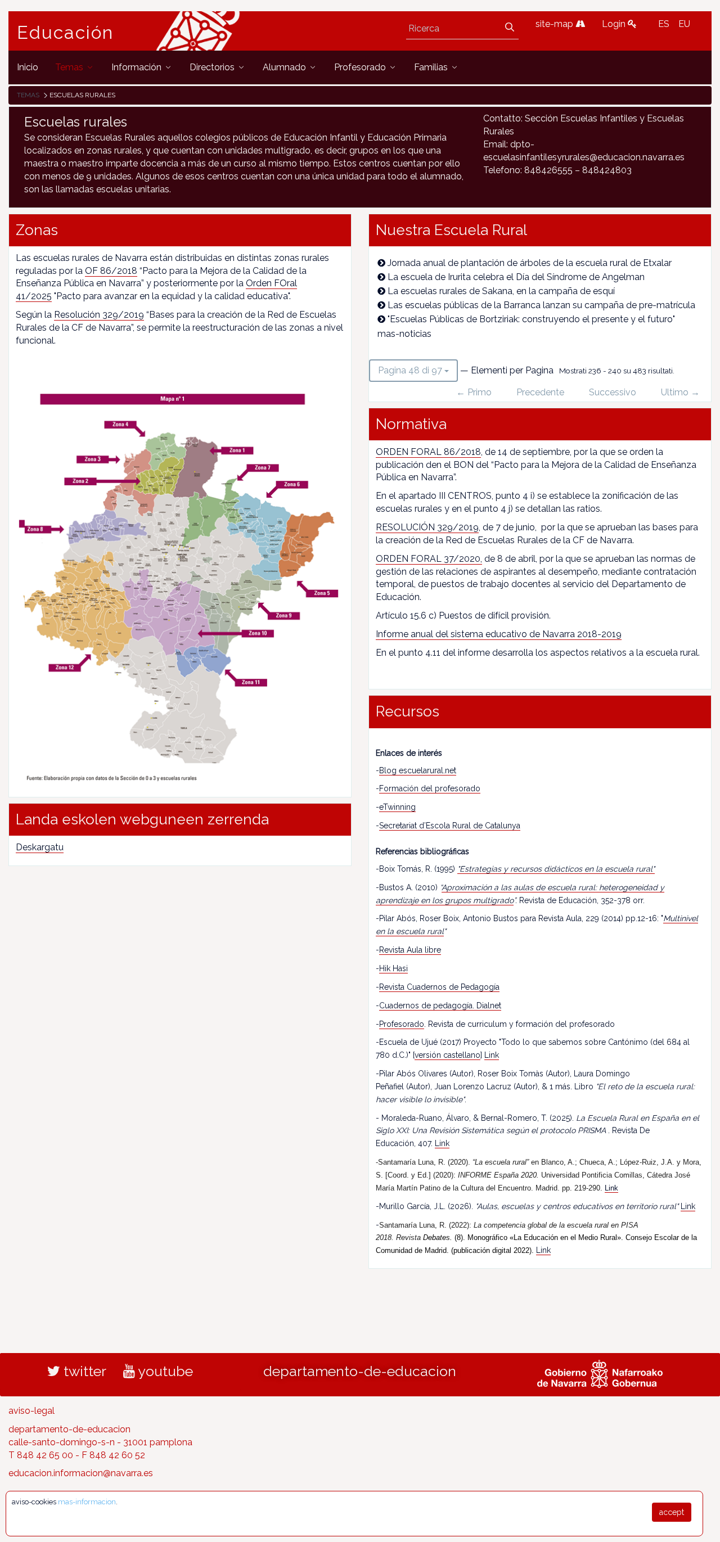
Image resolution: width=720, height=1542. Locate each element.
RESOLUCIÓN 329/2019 (427, 527)
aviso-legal (31, 1410)
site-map (555, 24)
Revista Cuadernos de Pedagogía (439, 986)
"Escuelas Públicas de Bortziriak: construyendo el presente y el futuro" (531, 319)
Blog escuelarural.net (417, 770)
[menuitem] (27, 67)
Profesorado (401, 1024)
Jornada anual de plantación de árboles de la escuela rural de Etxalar (530, 263)
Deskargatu (40, 847)
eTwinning (397, 806)
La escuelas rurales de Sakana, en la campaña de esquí (501, 291)
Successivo (612, 392)
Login (615, 24)
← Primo (474, 392)
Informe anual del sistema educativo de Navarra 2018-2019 (499, 634)
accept (671, 1512)
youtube (164, 1371)
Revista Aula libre (410, 949)
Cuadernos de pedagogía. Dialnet (440, 1005)
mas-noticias (404, 333)
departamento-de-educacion (359, 1371)
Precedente (540, 392)
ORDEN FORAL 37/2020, (429, 558)
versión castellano (447, 1054)
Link (491, 1054)
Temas (28, 95)
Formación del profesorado (429, 788)
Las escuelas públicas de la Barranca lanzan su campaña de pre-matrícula (541, 305)
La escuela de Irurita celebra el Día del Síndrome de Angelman (516, 277)
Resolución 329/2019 (99, 314)
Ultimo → (680, 392)
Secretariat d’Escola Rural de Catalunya (449, 825)
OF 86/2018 (111, 270)
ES (663, 24)
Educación (65, 33)
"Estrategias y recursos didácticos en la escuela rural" (556, 868)
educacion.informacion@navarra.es (80, 1473)
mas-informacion (87, 1502)
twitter (83, 1371)
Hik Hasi (393, 968)
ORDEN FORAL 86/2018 (428, 452)
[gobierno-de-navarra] (600, 1372)
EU (684, 24)
